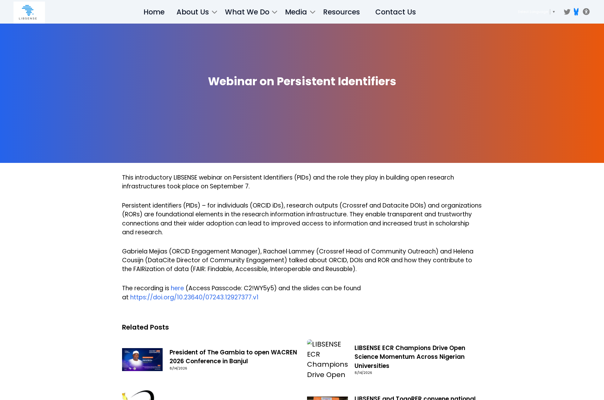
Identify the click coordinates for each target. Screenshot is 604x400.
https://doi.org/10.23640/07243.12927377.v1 (194, 297)
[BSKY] (576, 12)
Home (154, 12)
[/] (29, 13)
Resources (341, 12)
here (177, 288)
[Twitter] (567, 11)
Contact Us (395, 12)
